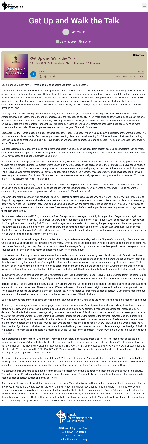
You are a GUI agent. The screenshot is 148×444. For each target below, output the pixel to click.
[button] (144, 5)
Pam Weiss (78, 32)
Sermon (87, 41)
